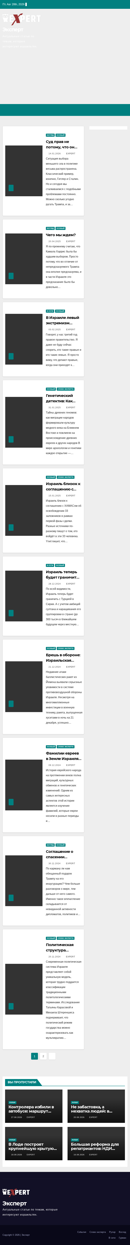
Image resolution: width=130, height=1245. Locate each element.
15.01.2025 (55, 496)
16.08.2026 (79, 1155)
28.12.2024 (55, 584)
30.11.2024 (55, 863)
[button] (110, 109)
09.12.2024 (55, 765)
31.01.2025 (55, 407)
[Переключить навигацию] (123, 110)
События (81, 1232)
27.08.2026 (17, 1117)
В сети (50, 311)
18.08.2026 (17, 1155)
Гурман (122, 1238)
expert (70, 153)
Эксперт (13, 29)
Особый (60, 135)
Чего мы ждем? (61, 235)
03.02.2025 (55, 329)
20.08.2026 (79, 1117)
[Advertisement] (65, 78)
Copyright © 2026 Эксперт (16, 1235)
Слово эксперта (65, 389)
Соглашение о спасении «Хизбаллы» (59, 857)
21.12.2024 (55, 667)
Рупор (12, 1102)
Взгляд (50, 135)
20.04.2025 (55, 241)
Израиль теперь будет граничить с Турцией (63, 577)
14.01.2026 (55, 153)
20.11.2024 (55, 957)
